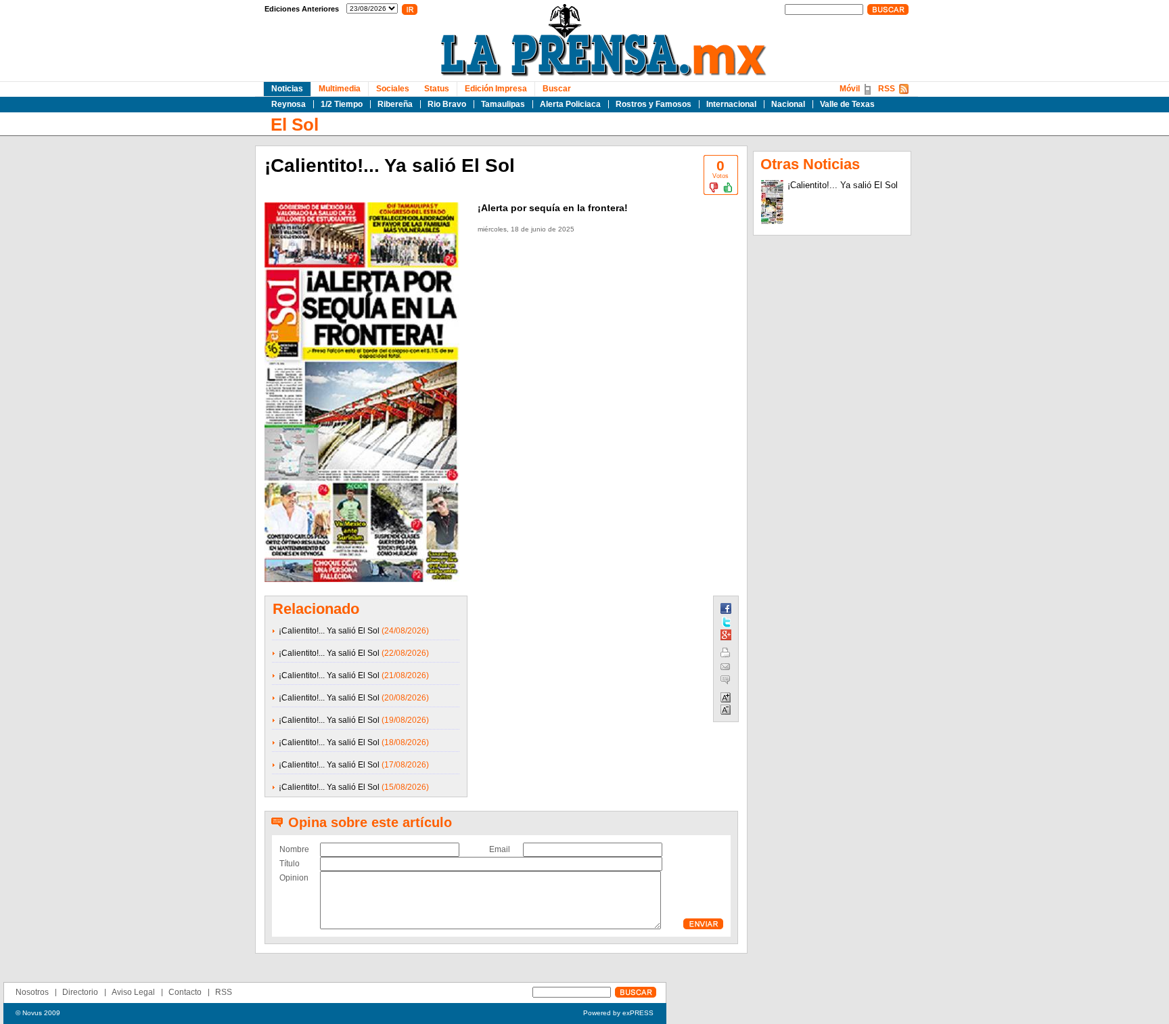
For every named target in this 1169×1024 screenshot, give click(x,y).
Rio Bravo (447, 104)
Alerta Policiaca (570, 104)
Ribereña (395, 104)
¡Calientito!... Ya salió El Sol (329, 631)
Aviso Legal (133, 992)
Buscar (557, 88)
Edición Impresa (496, 88)
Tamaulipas (503, 104)
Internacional (731, 104)
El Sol (295, 124)
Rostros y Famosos (653, 104)
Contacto (185, 992)
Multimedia (340, 88)
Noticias (287, 88)
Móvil (850, 88)
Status (436, 88)
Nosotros (32, 992)
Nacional (788, 104)
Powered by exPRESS (618, 1013)
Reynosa (288, 104)
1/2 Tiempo (342, 104)
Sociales (392, 88)
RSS (886, 88)
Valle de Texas (847, 104)
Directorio (80, 992)
